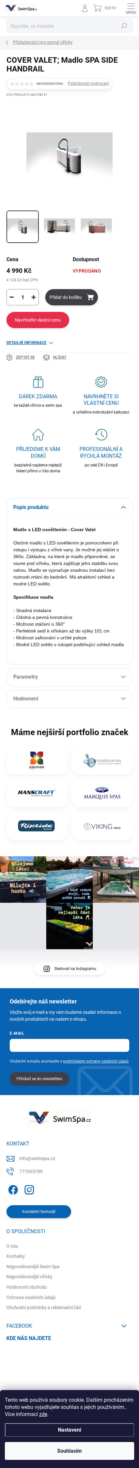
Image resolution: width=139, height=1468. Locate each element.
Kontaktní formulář (39, 1211)
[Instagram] (28, 1188)
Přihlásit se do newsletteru (39, 1079)
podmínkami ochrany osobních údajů (96, 1061)
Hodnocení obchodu (26, 1287)
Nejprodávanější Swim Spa (32, 1266)
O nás (12, 1246)
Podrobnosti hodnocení (88, 83)
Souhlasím (69, 1451)
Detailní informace (26, 342)
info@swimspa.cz (37, 1158)
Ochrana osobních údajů (31, 1297)
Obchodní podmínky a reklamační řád (43, 1307)
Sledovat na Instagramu (75, 968)
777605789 (31, 1171)
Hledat (124, 26)
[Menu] (131, 8)
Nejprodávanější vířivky (29, 1276)
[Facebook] (12, 1188)
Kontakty (15, 1256)
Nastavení (69, 1430)
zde (43, 1414)
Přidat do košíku (65, 297)
